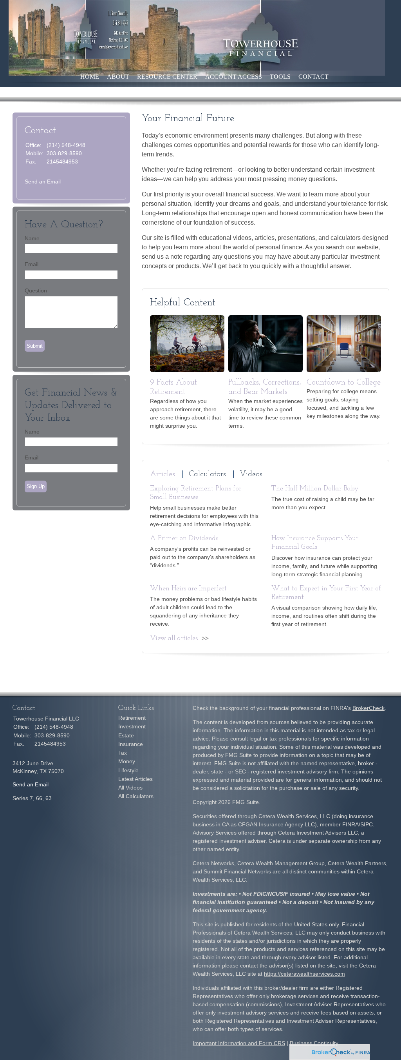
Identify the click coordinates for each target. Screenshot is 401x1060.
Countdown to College (344, 383)
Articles (162, 474)
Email (31, 264)
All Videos (130, 787)
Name (32, 238)
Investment (132, 726)
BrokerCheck (368, 708)
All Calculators (136, 796)
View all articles (174, 638)
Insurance (130, 744)
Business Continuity (314, 1043)
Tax (122, 753)
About (118, 76)
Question (36, 290)
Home (89, 76)
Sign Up (36, 486)
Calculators (207, 474)
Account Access (233, 76)
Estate (126, 735)
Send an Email (43, 181)
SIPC (366, 824)
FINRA (350, 824)
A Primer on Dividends (184, 538)
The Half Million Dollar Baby (315, 488)
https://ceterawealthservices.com (304, 974)
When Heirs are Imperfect (188, 588)
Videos (251, 474)
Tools (280, 76)
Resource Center (167, 76)
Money (126, 761)
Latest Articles (135, 779)
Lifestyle (128, 770)
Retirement (132, 718)
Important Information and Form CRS (239, 1043)
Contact (313, 76)
